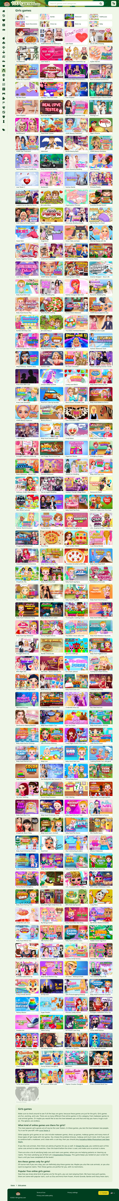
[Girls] (3, 70)
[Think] (3, 121)
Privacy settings (73, 1192)
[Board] (3, 56)
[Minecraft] (3, 89)
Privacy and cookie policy (45, 1195)
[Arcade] (3, 52)
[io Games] (3, 75)
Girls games (22, 1185)
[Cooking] (3, 66)
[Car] (3, 61)
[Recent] (3, 15)
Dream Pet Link (82, 1146)
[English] (113, 1193)
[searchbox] (76, 3)
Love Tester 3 (44, 1130)
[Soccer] (3, 112)
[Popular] (3, 29)
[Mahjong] (3, 79)
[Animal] (3, 47)
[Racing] (3, 103)
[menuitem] (3, 11)
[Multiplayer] (3, 93)
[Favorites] (3, 20)
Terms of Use (41, 1192)
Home (13, 1185)
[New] (3, 25)
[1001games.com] (22, 3)
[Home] (3, 11)
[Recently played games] (113, 3)
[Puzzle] (3, 98)
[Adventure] (3, 42)
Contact (104, 1193)
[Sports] (3, 116)
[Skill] (3, 107)
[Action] (3, 38)
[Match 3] (3, 84)
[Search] (101, 3)
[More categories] (3, 130)
